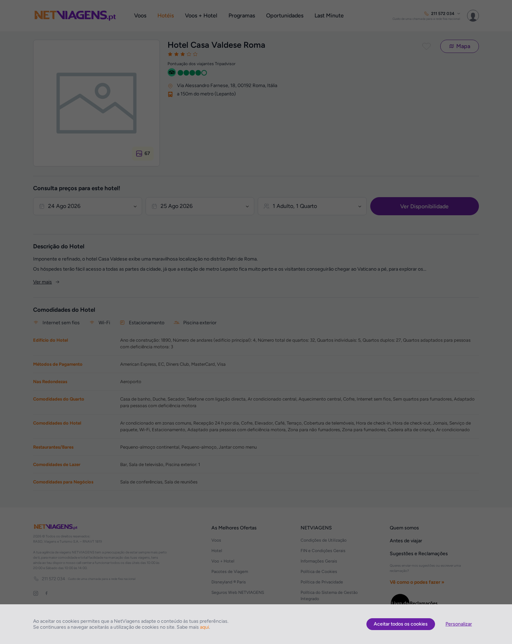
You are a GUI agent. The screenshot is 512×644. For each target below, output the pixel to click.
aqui (204, 627)
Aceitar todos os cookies (401, 624)
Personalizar (458, 624)
